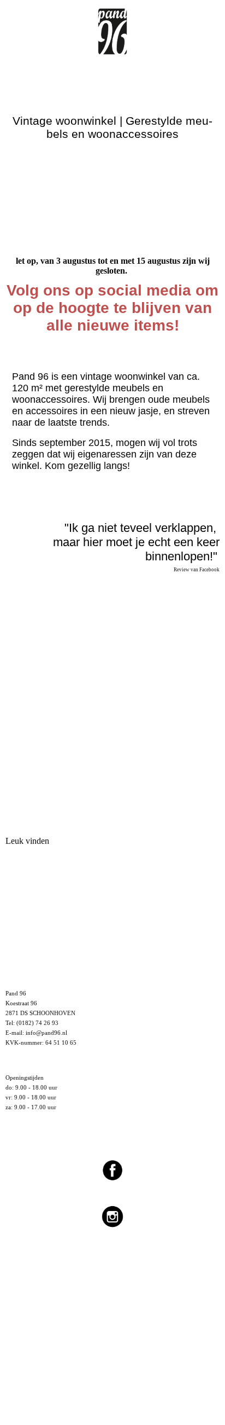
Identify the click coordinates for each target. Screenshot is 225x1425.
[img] (112, 27)
